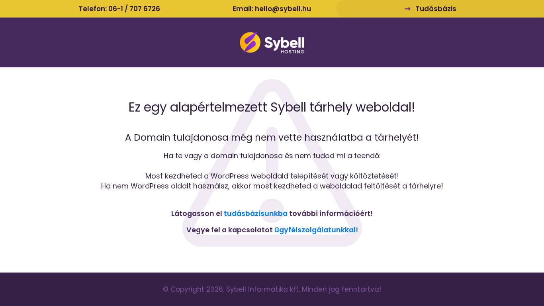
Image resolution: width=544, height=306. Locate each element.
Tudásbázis (435, 9)
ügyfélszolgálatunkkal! (316, 230)
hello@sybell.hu (283, 9)
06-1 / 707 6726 (134, 9)
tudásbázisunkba (256, 213)
